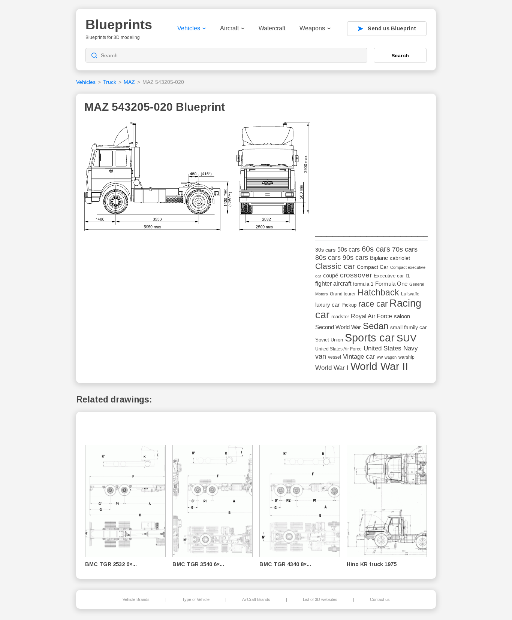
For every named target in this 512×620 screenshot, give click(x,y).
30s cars (325, 250)
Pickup (348, 305)
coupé (330, 275)
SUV (406, 338)
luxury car (327, 304)
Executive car (389, 276)
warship (406, 357)
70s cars (405, 249)
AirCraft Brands (256, 599)
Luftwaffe (410, 294)
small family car (408, 327)
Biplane (379, 258)
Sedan (375, 326)
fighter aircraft (333, 283)
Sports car (370, 337)
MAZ (129, 82)
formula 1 (363, 284)
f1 (408, 276)
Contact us (380, 599)
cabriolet (400, 258)
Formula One (391, 283)
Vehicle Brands (136, 599)
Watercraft (272, 28)
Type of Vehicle (196, 599)
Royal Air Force (371, 316)
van (320, 356)
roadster (340, 316)
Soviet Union (329, 340)
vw (380, 357)
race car (373, 304)
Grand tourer (343, 293)
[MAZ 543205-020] (197, 178)
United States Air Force (338, 348)
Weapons (312, 28)
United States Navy (391, 348)
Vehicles (188, 28)
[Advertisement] (371, 169)
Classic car (335, 266)
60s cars (376, 249)
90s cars (355, 257)
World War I (332, 367)
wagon (391, 357)
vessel (334, 357)
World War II (379, 366)
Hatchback (378, 292)
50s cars (348, 249)
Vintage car (359, 356)
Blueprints (118, 24)
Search (400, 55)
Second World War (338, 327)
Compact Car (372, 267)
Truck (109, 82)
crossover (356, 275)
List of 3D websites (320, 599)
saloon (402, 316)
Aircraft (229, 28)
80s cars (328, 257)
